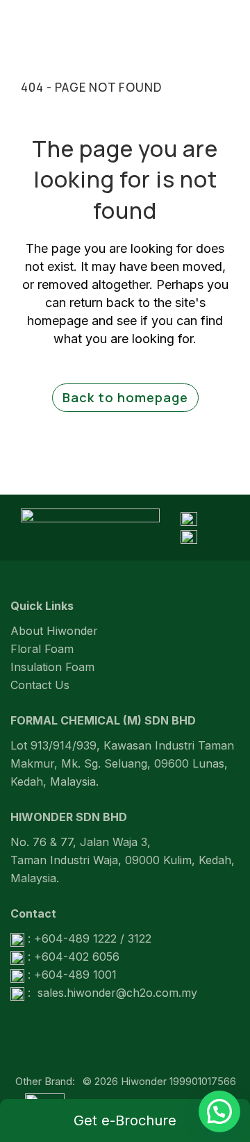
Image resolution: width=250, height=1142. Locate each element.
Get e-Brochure (125, 1120)
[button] (219, 1111)
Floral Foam (42, 649)
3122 (139, 938)
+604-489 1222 (75, 938)
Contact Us (39, 685)
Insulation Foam (52, 667)
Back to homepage (125, 397)
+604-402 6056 (76, 956)
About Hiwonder (54, 631)
